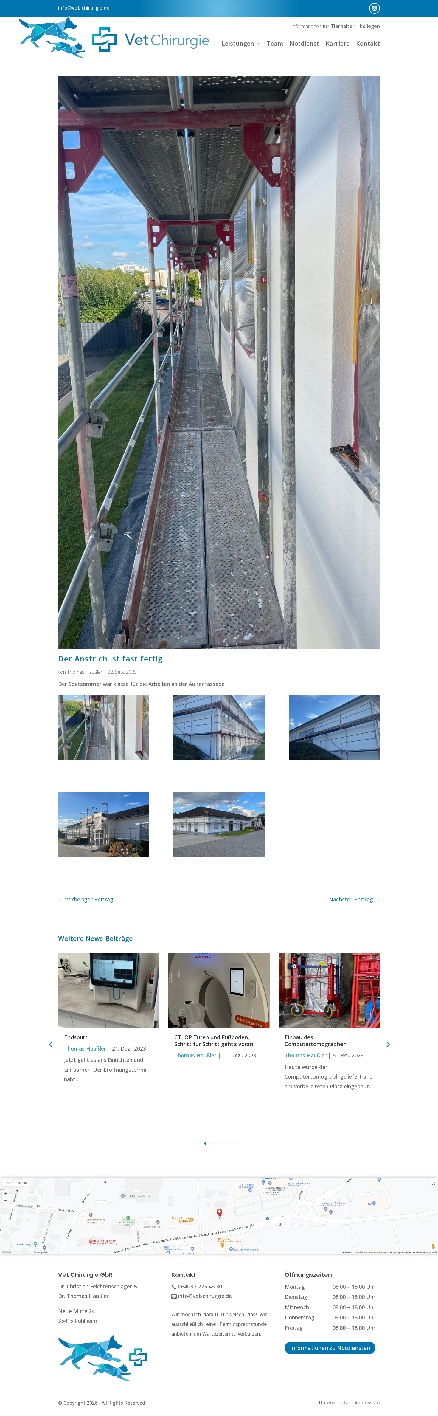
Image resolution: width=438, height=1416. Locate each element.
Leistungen (238, 43)
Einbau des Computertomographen (316, 1041)
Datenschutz (333, 1402)
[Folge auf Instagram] (374, 8)
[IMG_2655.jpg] (334, 726)
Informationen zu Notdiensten (330, 1347)
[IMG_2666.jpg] (103, 823)
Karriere (338, 43)
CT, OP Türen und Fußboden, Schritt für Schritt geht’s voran (213, 1041)
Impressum (367, 1402)
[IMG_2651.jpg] (103, 726)
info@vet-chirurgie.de (84, 7)
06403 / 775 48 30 (200, 1286)
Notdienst (304, 43)
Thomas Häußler (84, 672)
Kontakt (368, 43)
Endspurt (76, 1037)
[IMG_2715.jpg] (219, 823)
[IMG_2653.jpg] (219, 726)
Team (275, 43)
